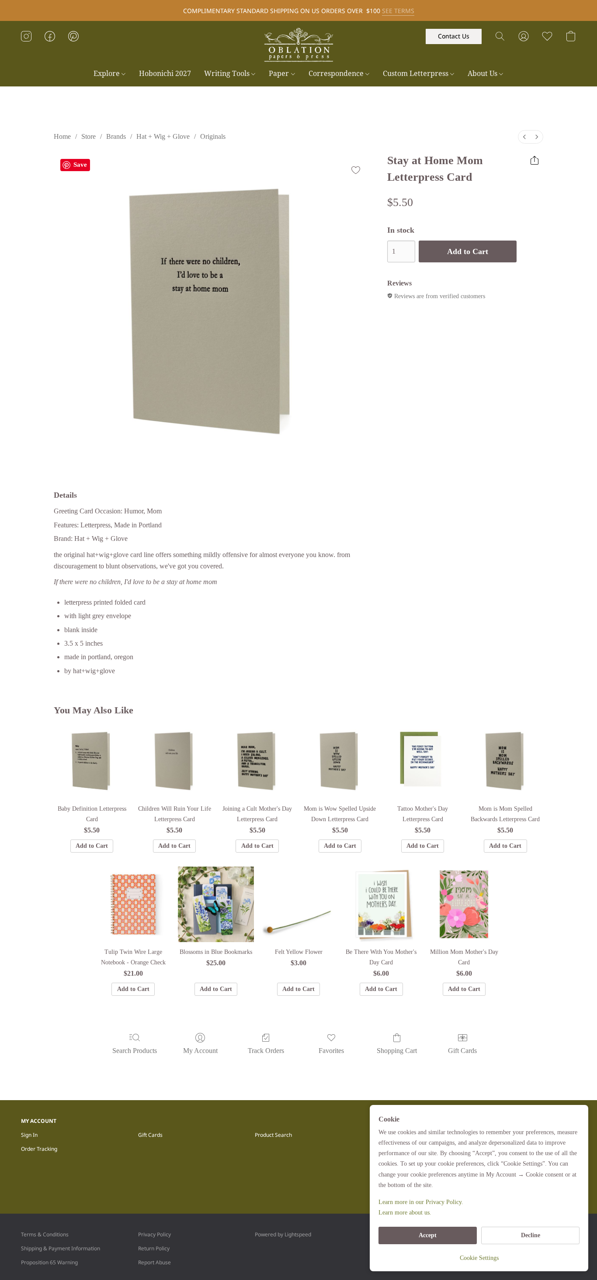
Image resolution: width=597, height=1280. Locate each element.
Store (88, 136)
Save (80, 164)
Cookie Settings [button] (479, 1258)
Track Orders (266, 1050)
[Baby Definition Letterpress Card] (91, 761)
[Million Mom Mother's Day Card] (464, 904)
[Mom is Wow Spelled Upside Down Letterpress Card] (340, 761)
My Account (200, 1050)
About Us (483, 73)
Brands (116, 136)
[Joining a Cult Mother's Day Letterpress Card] (257, 761)
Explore (107, 73)
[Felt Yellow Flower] (299, 904)
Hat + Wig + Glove (163, 136)
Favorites (331, 1050)
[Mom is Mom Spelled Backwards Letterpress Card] (505, 761)
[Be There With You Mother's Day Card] (381, 904)
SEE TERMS (398, 11)
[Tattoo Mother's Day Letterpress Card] (422, 761)
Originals (213, 136)
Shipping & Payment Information (60, 1248)
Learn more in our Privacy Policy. (420, 1202)
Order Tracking (39, 1149)
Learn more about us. (404, 1212)
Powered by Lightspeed (283, 1234)
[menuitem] (524, 137)
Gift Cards (462, 1050)
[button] (298, 45)
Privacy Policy (154, 1234)
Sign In (29, 1135)
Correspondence (337, 73)
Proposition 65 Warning (49, 1262)
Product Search (273, 1135)
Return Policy (154, 1248)
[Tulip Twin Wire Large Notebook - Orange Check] (133, 904)
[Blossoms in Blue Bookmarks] (215, 904)
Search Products (134, 1050)
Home (62, 136)
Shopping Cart (397, 1050)
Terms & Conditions (45, 1234)
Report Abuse (154, 1262)
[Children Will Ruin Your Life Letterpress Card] (174, 761)
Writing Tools (227, 73)
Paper (280, 73)
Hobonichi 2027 (165, 73)
